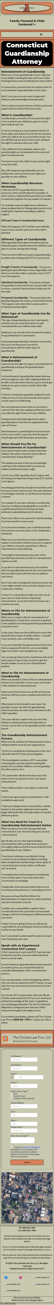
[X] (41, 1277)
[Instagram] (20, 1277)
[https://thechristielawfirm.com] (27, 8)
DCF (15, 1094)
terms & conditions (31, 1147)
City (13, 1112)
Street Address (17, 1103)
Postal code (17, 1127)
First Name (16, 1056)
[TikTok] (12, 1290)
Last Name (16, 1065)
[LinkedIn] (12, 1284)
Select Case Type (19, 1091)
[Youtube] (41, 1284)
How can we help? (20, 1136)
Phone (14, 1082)
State (14, 1120)
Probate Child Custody (24, 1098)
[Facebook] (6, 1277)
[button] (41, 34)
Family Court (19, 1096)
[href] (27, 1198)
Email (14, 1074)
